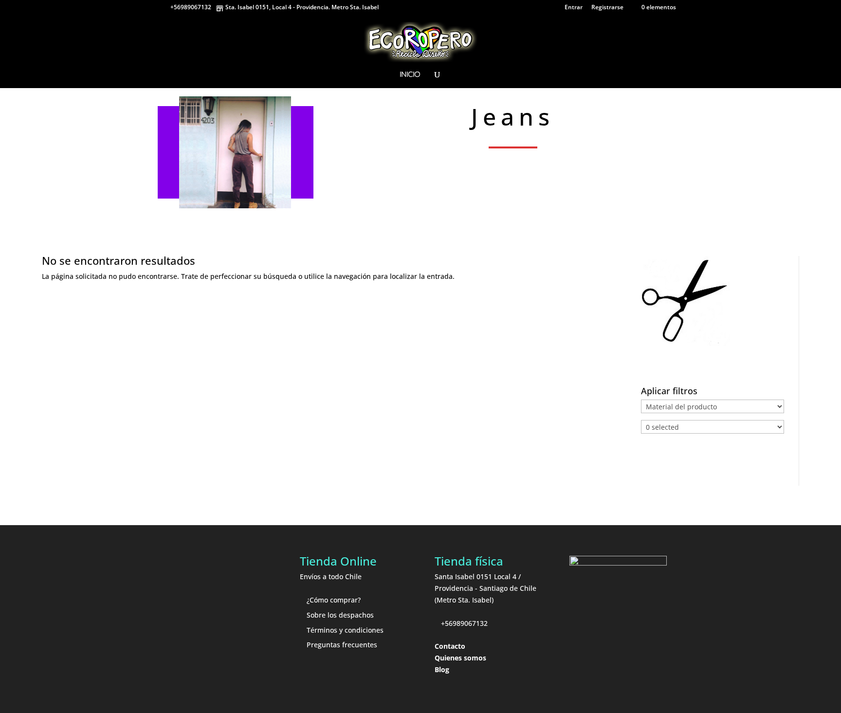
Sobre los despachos (340, 615)
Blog (442, 669)
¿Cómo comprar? (334, 599)
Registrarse (607, 7)
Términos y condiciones (345, 630)
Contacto (450, 646)
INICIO (410, 75)
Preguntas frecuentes (342, 644)
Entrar (574, 7)
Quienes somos (460, 657)
